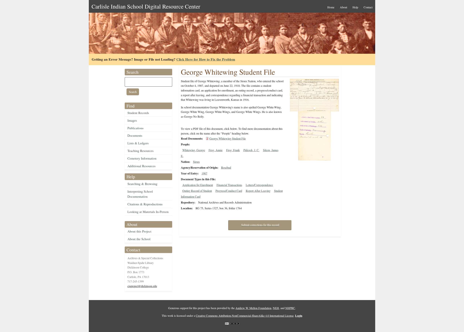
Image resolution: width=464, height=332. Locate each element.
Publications (135, 128)
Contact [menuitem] (368, 7)
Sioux (196, 162)
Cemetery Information (141, 158)
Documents (134, 135)
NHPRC (290, 308)
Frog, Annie (216, 150)
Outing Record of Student (197, 191)
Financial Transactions (229, 185)
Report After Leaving (258, 191)
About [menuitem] (343, 7)
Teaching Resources (140, 150)
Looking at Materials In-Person (148, 211)
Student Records (138, 113)
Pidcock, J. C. (251, 150)
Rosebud (226, 167)
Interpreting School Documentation (140, 194)
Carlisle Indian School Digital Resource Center (146, 6)
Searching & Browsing (142, 184)
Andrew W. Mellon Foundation (253, 308)
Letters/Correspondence (259, 185)
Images (132, 120)
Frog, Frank (233, 150)
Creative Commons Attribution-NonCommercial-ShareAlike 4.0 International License (245, 315)
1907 (204, 173)
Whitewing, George (193, 150)
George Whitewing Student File (227, 138)
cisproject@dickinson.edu (142, 286)
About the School (138, 239)
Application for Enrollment (197, 185)
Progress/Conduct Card (229, 191)
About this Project (139, 231)
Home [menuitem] (330, 7)
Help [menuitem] (355, 7)
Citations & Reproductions (145, 204)
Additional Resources (141, 166)
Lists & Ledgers (138, 143)
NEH (276, 308)
